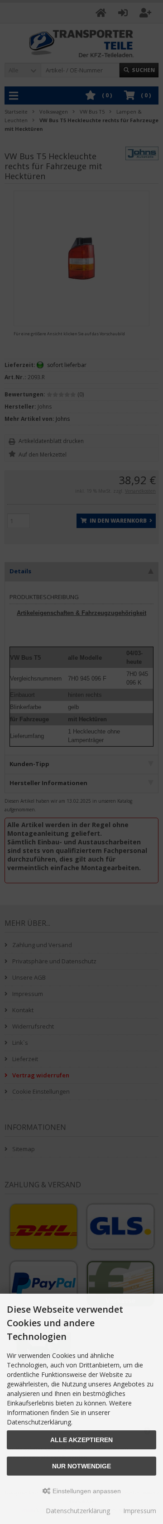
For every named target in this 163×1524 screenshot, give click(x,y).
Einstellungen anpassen (86, 1491)
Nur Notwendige (81, 1466)
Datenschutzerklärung (78, 1510)
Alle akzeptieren (81, 1439)
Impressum (139, 1510)
